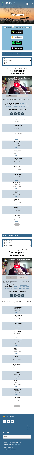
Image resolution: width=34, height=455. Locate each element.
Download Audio (24, 106)
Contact (29, 429)
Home (28, 425)
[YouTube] (12, 421)
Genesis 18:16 (23, 103)
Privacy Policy (17, 444)
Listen (23, 96)
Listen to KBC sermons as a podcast (17, 27)
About (28, 427)
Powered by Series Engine (17, 228)
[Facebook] (8, 421)
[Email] (4, 421)
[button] (27, 3)
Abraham (15, 105)
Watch (12, 96)
